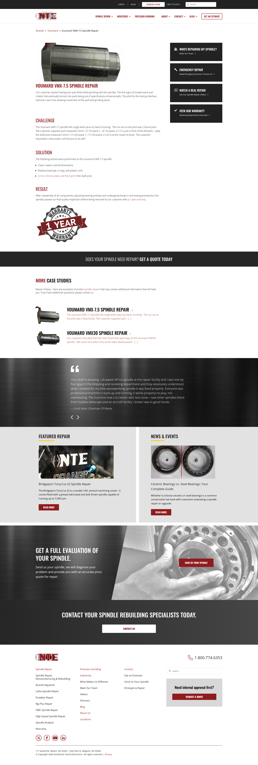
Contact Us (129, 628)
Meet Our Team (88, 688)
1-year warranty (137, 199)
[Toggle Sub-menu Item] (112, 16)
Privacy (108, 754)
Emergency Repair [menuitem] (153, 4)
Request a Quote (194, 697)
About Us (85, 713)
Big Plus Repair (44, 703)
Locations (85, 719)
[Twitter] (39, 740)
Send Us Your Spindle (136, 681)
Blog (192, 16)
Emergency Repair (134, 688)
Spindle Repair (102, 16)
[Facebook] (47, 740)
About (164, 16)
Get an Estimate (212, 16)
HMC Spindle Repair (47, 710)
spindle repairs (92, 289)
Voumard (53, 30)
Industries (122, 16)
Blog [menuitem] (133, 4)
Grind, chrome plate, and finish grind (57, 176)
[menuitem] (103, 16)
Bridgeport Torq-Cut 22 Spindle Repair (65, 484)
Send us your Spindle (196, 563)
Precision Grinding (145, 16)
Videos (84, 694)
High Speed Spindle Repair (50, 716)
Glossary (85, 700)
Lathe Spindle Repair (47, 691)
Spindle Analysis (45, 722)
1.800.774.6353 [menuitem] (173, 4)
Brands (40, 30)
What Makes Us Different (94, 681)
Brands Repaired (45, 685)
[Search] (188, 5)
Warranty (41, 728)
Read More (48, 507)
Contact (178, 16)
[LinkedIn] (63, 740)
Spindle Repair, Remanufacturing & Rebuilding (53, 677)
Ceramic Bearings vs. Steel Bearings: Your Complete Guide (179, 486)
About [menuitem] (121, 4)
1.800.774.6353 (208, 657)
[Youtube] (55, 740)
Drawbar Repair (44, 697)
